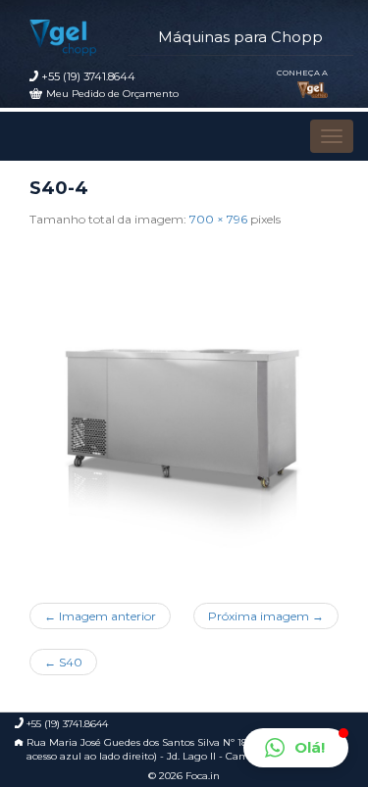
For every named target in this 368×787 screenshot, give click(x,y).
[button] (295, 747)
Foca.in (202, 775)
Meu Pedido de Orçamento (112, 93)
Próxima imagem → (266, 616)
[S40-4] (184, 408)
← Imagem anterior (100, 616)
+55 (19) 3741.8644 (88, 76)
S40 (63, 662)
